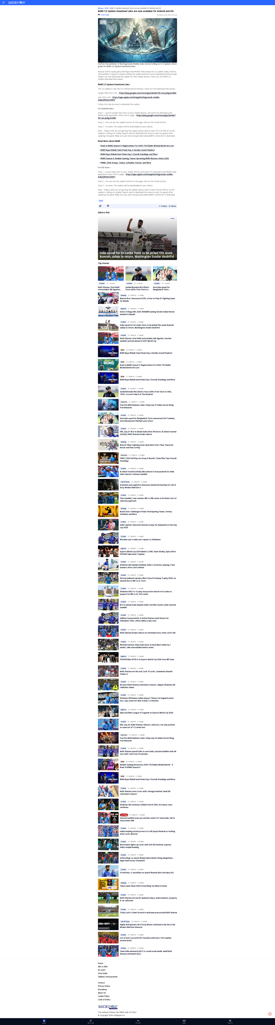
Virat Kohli (102, 973)
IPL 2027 (101, 970)
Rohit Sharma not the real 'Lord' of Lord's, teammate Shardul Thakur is (146, 672)
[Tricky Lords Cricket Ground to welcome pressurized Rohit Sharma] (108, 911)
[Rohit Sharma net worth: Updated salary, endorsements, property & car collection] (108, 897)
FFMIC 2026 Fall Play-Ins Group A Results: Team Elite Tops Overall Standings (148, 459)
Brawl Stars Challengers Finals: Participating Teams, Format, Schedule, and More (146, 512)
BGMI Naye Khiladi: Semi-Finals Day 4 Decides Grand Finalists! (128, 150)
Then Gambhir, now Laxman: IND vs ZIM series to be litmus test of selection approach (148, 499)
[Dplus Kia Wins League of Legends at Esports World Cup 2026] (108, 711)
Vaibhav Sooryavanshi (107, 976)
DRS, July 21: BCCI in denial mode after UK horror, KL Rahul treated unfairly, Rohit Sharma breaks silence (148, 432)
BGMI (101, 201)
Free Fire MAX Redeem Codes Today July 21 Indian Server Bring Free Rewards (147, 406)
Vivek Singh (105, 15)
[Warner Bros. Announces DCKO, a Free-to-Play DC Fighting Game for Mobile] (108, 298)
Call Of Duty (125, 482)
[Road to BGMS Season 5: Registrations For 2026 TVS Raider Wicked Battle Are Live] (108, 365)
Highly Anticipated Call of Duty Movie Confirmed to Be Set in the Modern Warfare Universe (147, 925)
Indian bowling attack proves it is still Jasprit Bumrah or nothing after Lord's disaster (147, 832)
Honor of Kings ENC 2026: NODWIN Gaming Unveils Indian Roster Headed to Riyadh (147, 312)
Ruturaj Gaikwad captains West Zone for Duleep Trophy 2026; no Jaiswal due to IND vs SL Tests (148, 579)
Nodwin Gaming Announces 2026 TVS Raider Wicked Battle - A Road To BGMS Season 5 (146, 765)
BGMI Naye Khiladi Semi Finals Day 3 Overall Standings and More (129, 154)
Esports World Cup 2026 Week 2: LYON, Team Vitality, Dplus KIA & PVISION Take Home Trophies (148, 552)
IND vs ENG (103, 966)
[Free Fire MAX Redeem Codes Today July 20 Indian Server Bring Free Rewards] (108, 738)
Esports (123, 309)
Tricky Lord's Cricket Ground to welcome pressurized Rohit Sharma (148, 912)
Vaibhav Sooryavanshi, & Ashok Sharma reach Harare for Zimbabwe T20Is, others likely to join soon (144, 619)
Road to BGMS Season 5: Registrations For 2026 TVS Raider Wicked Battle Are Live (137, 145)
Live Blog (124, 815)
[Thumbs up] (100, 206)
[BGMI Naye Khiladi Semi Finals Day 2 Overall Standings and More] (108, 778)
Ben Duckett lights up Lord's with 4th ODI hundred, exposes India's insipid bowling (145, 845)
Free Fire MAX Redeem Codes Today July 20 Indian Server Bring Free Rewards (147, 739)
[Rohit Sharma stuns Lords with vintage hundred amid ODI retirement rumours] (108, 791)
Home (100, 963)
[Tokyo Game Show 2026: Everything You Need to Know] (108, 884)
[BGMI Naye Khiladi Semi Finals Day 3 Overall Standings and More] (108, 378)
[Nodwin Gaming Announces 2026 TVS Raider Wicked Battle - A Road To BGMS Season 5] (108, 764)
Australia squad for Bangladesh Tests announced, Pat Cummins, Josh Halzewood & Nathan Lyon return (164, 288)
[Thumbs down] (108, 206)
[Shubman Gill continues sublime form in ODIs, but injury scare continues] (108, 804)
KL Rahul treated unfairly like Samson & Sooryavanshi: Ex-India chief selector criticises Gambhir (147, 472)
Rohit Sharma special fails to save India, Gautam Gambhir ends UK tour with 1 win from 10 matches (148, 752)
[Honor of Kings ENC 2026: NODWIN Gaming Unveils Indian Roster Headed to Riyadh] (108, 311)
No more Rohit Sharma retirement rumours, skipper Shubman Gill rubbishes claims (147, 685)
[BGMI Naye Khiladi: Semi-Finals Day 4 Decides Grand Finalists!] (108, 351)
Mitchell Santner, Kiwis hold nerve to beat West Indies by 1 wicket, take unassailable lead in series (145, 646)
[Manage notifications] (270, 1014)
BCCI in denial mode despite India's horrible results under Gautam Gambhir (148, 606)
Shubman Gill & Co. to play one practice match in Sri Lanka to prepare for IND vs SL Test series (146, 592)
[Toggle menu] (3, 2)
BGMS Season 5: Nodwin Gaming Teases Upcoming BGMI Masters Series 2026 (135, 158)
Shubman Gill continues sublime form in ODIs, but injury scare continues (146, 805)
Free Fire (124, 402)
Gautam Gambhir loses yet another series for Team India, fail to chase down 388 (147, 819)
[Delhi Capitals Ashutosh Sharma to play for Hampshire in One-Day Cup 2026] (108, 524)
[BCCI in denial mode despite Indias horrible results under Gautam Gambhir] (108, 604)
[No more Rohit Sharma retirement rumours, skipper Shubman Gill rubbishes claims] (108, 684)
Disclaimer (102, 989)
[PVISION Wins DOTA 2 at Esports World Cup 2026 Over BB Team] (108, 658)
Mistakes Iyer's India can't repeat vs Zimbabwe (140, 539)
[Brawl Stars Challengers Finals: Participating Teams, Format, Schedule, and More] (108, 511)
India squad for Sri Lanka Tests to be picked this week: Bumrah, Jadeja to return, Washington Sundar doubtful (137, 254)
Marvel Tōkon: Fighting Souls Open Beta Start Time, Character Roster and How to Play (146, 446)
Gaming (123, 295)
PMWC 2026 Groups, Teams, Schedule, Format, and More (126, 162)
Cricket (172, 218)
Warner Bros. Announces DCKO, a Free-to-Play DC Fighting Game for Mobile (147, 299)
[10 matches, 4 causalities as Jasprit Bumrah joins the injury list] (108, 871)
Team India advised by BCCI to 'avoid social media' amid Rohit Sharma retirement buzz (146, 952)
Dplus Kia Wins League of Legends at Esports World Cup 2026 (146, 712)
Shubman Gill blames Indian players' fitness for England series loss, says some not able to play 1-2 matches (147, 699)
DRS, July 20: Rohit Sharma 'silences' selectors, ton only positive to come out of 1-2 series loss (147, 725)
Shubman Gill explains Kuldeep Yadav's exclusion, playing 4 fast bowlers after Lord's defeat (147, 566)
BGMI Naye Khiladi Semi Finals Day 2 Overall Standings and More (147, 779)
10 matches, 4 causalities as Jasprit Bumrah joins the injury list (147, 872)
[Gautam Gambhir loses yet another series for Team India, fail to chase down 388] (108, 818)
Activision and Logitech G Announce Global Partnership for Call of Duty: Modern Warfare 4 (148, 486)
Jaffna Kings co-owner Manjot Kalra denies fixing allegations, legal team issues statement (146, 859)
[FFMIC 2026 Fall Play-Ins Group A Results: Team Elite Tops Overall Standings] (108, 458)
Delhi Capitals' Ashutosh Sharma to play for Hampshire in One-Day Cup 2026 (148, 526)
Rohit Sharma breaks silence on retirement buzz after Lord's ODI (148, 632)
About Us (102, 992)
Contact (101, 982)
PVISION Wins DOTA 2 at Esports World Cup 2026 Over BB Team (147, 659)
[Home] (17, 2)
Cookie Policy (103, 996)
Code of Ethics (104, 999)
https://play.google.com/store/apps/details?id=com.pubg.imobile (147, 93)
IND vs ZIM (91, 1023)
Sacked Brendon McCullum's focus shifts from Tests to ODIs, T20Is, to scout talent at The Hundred (137, 288)
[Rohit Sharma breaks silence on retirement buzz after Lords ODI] (108, 631)
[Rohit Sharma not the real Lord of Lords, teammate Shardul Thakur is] (108, 671)
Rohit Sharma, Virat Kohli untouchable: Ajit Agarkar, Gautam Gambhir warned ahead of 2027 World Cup (109, 288)
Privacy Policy (104, 986)
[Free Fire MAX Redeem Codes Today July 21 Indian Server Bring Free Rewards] (108, 405)
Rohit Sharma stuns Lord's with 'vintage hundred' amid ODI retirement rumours (145, 792)
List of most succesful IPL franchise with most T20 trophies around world (145, 939)
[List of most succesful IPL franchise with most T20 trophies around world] (108, 937)
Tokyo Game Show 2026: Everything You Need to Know (143, 886)
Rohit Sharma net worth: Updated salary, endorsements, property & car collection (148, 899)
